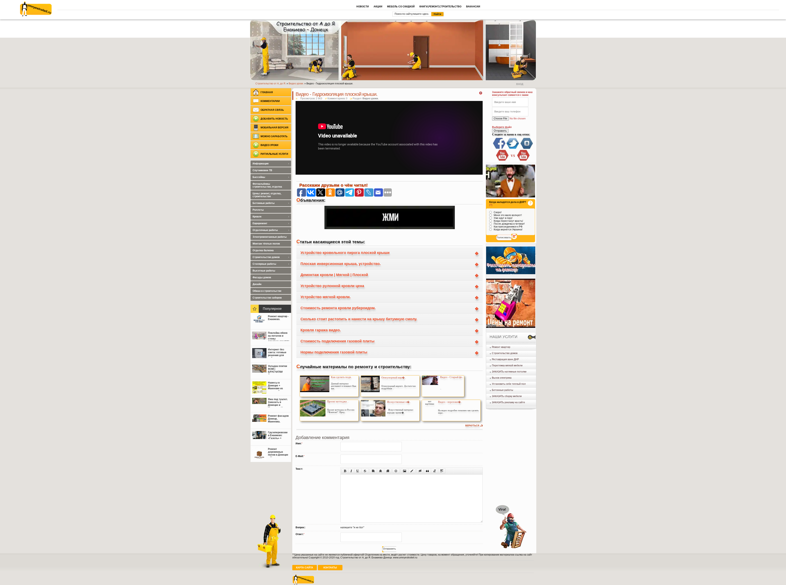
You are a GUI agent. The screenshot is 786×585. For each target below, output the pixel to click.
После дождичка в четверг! (509, 223)
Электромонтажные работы (270, 236)
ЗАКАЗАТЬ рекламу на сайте (508, 402)
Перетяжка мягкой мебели (507, 365)
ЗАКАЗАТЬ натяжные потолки (509, 371)
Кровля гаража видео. (320, 330)
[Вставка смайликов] (396, 470)
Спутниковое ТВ (262, 170)
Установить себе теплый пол (509, 383)
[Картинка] (404, 470)
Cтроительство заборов (267, 297)
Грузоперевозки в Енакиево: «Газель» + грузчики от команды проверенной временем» (277, 435)
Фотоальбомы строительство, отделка (267, 185)
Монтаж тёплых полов (266, 243)
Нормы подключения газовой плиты (333, 352)
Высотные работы (264, 270)
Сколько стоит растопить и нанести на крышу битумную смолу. (358, 319)
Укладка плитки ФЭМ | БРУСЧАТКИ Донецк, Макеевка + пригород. (277, 369)
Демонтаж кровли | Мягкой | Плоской (334, 275)
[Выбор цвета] (412, 470)
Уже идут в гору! (502, 218)
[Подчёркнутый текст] (357, 470)
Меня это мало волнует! (507, 215)
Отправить (500, 130)
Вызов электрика (502, 377)
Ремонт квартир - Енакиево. (278, 318)
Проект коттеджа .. (338, 401)
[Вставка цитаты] (427, 470)
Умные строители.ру (36, 8)
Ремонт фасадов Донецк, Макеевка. (278, 418)
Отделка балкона (263, 250)
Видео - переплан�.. (450, 401)
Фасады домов (262, 277)
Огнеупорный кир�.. (393, 377)
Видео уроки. (370, 98)
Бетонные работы (502, 390)
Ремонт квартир (501, 347)
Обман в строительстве (267, 291)
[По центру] (380, 470)
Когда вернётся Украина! (507, 229)
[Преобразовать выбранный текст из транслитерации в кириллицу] (434, 470)
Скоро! (497, 212)
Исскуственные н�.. (399, 401)
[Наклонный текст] (351, 470)
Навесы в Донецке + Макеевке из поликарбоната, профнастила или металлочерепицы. (278, 386)
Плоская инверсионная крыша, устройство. (340, 264)
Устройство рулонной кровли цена (332, 286)
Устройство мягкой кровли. (325, 297)
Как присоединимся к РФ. (508, 226)
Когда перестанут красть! (508, 221)
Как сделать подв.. (341, 377)
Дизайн (257, 284)
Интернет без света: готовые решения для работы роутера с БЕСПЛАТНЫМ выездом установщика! (278, 353)
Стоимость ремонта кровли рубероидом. (338, 308)
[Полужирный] (345, 470)
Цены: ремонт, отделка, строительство (267, 195)
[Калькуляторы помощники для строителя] (510, 273)
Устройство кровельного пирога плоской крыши (345, 253)
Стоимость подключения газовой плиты (337, 341)
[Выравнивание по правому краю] (387, 470)
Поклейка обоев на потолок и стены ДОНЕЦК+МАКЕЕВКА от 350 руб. (278, 336)
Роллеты (258, 209)
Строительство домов (504, 353)
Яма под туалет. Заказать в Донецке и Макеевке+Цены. (278, 402)
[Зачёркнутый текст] (365, 470)
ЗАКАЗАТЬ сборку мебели (507, 396)
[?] (490, 205)
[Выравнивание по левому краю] (373, 470)
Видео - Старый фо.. (451, 377)
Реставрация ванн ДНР (505, 359)
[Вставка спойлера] (441, 470)
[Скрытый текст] (420, 470)
